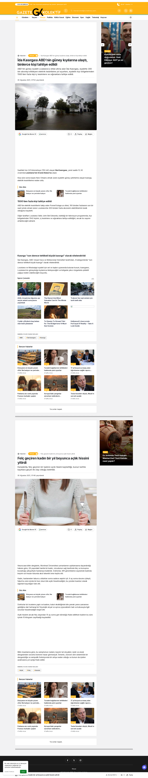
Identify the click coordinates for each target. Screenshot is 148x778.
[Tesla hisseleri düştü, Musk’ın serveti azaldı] (82, 387)
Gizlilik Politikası (9, 771)
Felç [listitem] (29, 670)
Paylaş (131, 775)
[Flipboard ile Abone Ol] (42, 134)
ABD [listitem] (21, 337)
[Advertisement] (56, 39)
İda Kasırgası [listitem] (31, 337)
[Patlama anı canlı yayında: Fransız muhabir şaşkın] (29, 387)
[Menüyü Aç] (66, 11)
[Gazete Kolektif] (38, 12)
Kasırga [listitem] (42, 337)
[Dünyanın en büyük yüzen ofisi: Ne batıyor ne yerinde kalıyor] (36, 193)
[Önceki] (102, 44)
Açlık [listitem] (21, 670)
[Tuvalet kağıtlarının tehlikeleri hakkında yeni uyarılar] (75, 193)
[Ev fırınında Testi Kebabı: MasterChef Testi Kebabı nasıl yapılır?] (116, 442)
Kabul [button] (23, 771)
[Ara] (119, 10)
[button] (131, 11)
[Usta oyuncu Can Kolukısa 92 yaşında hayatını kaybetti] (116, 44)
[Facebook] (67, 760)
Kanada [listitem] (37, 670)
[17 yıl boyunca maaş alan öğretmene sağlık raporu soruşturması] (82, 362)
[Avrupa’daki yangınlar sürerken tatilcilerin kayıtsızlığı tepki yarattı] (56, 387)
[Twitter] (74, 760)
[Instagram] (80, 760)
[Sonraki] (129, 44)
